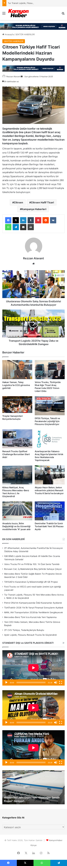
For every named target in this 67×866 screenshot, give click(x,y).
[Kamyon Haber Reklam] (33, 26)
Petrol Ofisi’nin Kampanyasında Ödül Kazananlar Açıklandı (33, 603)
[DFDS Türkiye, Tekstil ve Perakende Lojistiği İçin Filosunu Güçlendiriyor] (50, 405)
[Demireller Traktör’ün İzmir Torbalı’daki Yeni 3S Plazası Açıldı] (50, 510)
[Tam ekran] (60, 682)
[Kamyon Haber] (18, 13)
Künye (34, 845)
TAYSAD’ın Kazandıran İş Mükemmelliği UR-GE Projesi (31, 582)
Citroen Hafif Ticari (42, 202)
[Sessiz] (55, 682)
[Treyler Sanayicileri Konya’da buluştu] (17, 404)
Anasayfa (9, 34)
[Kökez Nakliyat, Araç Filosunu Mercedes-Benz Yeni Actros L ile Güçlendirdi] (17, 474)
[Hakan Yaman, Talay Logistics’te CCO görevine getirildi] (17, 369)
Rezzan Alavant (13, 76)
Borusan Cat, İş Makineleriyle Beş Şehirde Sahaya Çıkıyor (33, 569)
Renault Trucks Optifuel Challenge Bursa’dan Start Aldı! (16, 454)
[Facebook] (8, 220)
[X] (16, 220)
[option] (33, 787)
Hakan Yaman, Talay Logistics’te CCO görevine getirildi (16, 385)
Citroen (18, 202)
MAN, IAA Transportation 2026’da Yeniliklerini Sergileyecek (33, 612)
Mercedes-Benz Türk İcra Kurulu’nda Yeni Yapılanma (30, 617)
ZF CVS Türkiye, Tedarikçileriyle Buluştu (24, 630)
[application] (33, 668)
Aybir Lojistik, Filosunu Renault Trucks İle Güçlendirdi (30, 635)
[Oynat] (6, 682)
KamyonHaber (55, 840)
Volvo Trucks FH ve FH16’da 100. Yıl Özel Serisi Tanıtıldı (31, 564)
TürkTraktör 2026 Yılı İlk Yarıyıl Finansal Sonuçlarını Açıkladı (33, 607)
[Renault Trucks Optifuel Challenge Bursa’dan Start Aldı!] (17, 438)
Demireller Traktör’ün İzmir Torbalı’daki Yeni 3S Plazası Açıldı (49, 526)
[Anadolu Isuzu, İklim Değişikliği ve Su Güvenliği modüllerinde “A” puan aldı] (17, 510)
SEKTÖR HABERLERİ (25, 34)
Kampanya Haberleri (34, 209)
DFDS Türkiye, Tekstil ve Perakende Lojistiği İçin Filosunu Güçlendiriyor (47, 421)
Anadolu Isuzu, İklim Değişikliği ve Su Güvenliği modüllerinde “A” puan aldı (16, 526)
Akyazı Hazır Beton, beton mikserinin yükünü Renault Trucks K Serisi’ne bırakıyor (49, 490)
